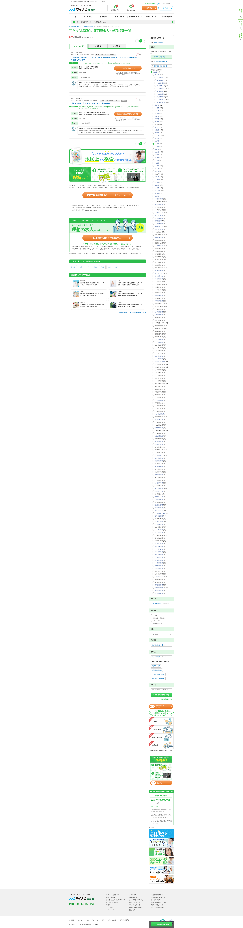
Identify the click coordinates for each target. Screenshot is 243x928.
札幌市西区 (160, 94)
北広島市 (157, 190)
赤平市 (157, 149)
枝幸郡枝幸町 (159, 419)
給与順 (118, 46)
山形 (109, 267)
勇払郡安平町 (159, 491)
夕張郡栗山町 (159, 314)
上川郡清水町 (159, 530)
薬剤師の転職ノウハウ (157, 895)
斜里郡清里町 (159, 444)
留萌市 (157, 132)
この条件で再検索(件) (161, 924)
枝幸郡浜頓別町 (159, 414)
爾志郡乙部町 (159, 237)
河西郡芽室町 (159, 532)
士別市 (157, 154)
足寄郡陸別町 (159, 560)
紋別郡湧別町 (159, 461)
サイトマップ (110, 910)
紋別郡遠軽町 (159, 458)
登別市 (157, 182)
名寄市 (157, 157)
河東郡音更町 (159, 516)
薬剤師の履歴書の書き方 (158, 897)
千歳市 (157, 166)
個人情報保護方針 (124, 920)
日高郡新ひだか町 (160, 513)
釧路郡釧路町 (159, 565)
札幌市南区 (160, 91)
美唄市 (157, 141)
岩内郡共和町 (159, 276)
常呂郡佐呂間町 (159, 455)
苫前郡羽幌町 (159, 400)
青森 (80, 267)
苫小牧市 (157, 135)
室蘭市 (157, 113)
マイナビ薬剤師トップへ (113, 895)
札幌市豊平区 (161, 88)
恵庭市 (157, 185)
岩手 (88, 267)
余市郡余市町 (159, 295)
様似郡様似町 (159, 507)
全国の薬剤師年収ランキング (159, 902)
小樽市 (157, 108)
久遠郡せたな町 (159, 245)
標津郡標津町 (159, 590)
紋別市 (157, 152)
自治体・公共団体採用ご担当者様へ (116, 900)
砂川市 (157, 171)
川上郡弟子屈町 (159, 576)
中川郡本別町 (159, 554)
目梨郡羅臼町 (159, 593)
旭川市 (157, 110)
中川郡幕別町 (159, 546)
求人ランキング (151, 16)
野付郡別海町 (159, 585)
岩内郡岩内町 (159, 279)
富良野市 (157, 179)
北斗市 (157, 196)
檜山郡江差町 (159, 229)
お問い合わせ (110, 907)
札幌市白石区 (161, 86)
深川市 (157, 177)
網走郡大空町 (159, 474)
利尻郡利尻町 (159, 427)
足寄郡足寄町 (159, 557)
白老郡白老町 (159, 483)
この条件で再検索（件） (161, 695)
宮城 (95, 267)
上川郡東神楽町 (159, 342)
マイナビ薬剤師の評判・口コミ (159, 907)
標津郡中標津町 (159, 587)
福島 (116, 267)
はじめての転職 (155, 900)
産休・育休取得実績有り (158, 678)
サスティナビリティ (92, 920)
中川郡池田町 (159, 549)
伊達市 (157, 188)
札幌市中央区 (161, 77)
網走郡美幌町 (159, 436)
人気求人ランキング (134, 902)
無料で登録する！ (108, 238)
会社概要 (71, 920)
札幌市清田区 (161, 102)
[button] (141, 54)
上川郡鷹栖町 (159, 339)
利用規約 (108, 905)
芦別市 (157, 143)
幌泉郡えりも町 (159, 510)
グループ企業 (112, 920)
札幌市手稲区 (161, 99)
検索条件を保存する (166, 699)
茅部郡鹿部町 (159, 218)
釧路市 (157, 116)
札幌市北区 (160, 80)
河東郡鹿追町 (159, 524)
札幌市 (157, 75)
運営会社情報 (132, 910)
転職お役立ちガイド (135, 16)
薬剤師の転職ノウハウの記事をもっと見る (132, 312)
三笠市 (157, 160)
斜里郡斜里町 (159, 441)
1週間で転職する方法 (157, 905)
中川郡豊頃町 (159, 552)
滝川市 (157, 168)
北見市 (157, 121)
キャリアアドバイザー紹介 (136, 900)
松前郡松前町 (159, 204)
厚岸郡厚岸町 (159, 568)
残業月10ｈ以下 (156, 666)
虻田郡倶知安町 (159, 273)
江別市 (157, 146)
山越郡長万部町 (159, 226)
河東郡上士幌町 (159, 521)
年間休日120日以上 (156, 670)
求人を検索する (167, 16)
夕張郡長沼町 (159, 312)
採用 (103, 920)
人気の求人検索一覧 (134, 905)
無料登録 (149, 8)
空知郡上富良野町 (160, 361)
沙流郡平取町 (159, 499)
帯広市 (157, 119)
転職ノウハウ (119, 16)
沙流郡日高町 (159, 496)
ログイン (166, 8)
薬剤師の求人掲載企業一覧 (136, 907)
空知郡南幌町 (159, 301)
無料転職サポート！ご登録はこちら (107, 195)
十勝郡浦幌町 (159, 563)
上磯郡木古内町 (159, 212)
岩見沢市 (157, 127)
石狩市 (157, 193)
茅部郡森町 (158, 221)
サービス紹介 (88, 16)
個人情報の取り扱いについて (114, 902)
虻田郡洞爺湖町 (159, 488)
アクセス (80, 920)
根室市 (157, 163)
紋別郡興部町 (159, 466)
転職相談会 (103, 16)
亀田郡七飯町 (159, 215)
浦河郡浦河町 (159, 505)
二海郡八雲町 (159, 223)
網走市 (157, 130)
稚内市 (157, 138)
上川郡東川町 (159, 356)
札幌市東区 (160, 83)
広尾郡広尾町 (159, 543)
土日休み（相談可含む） (158, 674)
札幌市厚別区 (161, 97)
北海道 (73, 267)
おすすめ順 (80, 46)
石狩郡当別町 (159, 199)
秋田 (102, 267)
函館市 (157, 105)
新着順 (99, 46)
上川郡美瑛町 (159, 359)
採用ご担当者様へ (150, 3)
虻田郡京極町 (159, 270)
